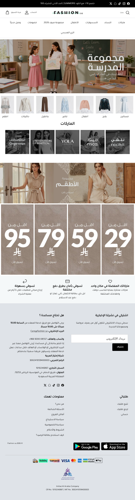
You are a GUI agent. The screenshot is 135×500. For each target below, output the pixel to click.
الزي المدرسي (67, 33)
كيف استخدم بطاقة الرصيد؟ (50, 435)
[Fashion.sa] (67, 12)
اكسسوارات (91, 23)
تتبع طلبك (122, 404)
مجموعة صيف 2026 (54, 23)
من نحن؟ (59, 404)
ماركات (121, 23)
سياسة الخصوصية (54, 425)
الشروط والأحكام (55, 430)
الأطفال (75, 23)
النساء (108, 23)
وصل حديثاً (15, 23)
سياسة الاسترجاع (55, 420)
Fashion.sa (12, 444)
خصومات (32, 23)
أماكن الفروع (58, 414)
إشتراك (120, 347)
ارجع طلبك (122, 409)
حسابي (124, 414)
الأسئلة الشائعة (56, 409)
